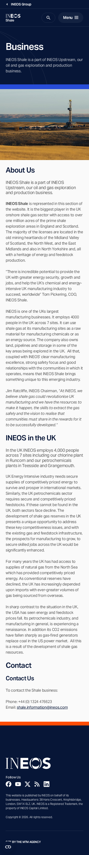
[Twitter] (27, 784)
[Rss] (37, 784)
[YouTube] (18, 784)
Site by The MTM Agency (23, 842)
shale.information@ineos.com (42, 707)
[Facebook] (8, 784)
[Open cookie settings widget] (8, 847)
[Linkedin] (46, 784)
